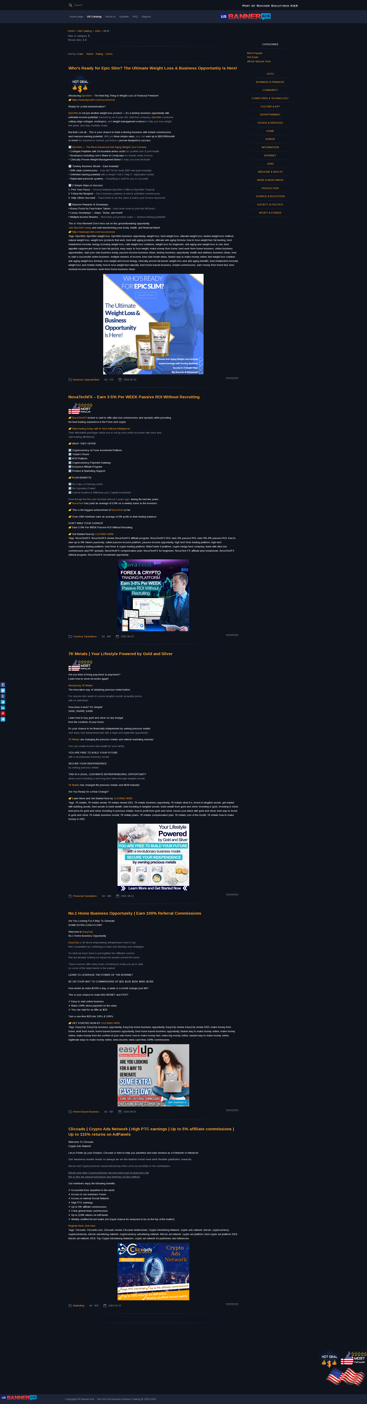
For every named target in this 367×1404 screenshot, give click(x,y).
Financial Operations (85, 896)
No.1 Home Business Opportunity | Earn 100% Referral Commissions (134, 913)
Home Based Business (86, 1111)
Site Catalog (85, 30)
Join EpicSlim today (79, 227)
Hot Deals (252, 57)
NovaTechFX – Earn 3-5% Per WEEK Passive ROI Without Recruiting (134, 397)
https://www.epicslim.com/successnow (93, 99)
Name (90, 53)
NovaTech (78, 503)
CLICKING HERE (104, 534)
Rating (99, 53)
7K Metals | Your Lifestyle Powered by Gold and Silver (120, 653)
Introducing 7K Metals (80, 685)
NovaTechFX (80, 417)
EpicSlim (87, 95)
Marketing (78, 1305)
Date (80, 53)
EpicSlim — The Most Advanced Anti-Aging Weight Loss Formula (109, 147)
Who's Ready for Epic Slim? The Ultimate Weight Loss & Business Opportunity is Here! (152, 68)
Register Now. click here (81, 1225)
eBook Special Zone (259, 61)
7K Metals (74, 739)
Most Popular (254, 53)
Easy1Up (88, 931)
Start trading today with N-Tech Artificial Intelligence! (101, 428)
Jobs (98, 30)
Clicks (109, 53)
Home (71, 30)
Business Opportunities (86, 379)
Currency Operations (85, 636)
